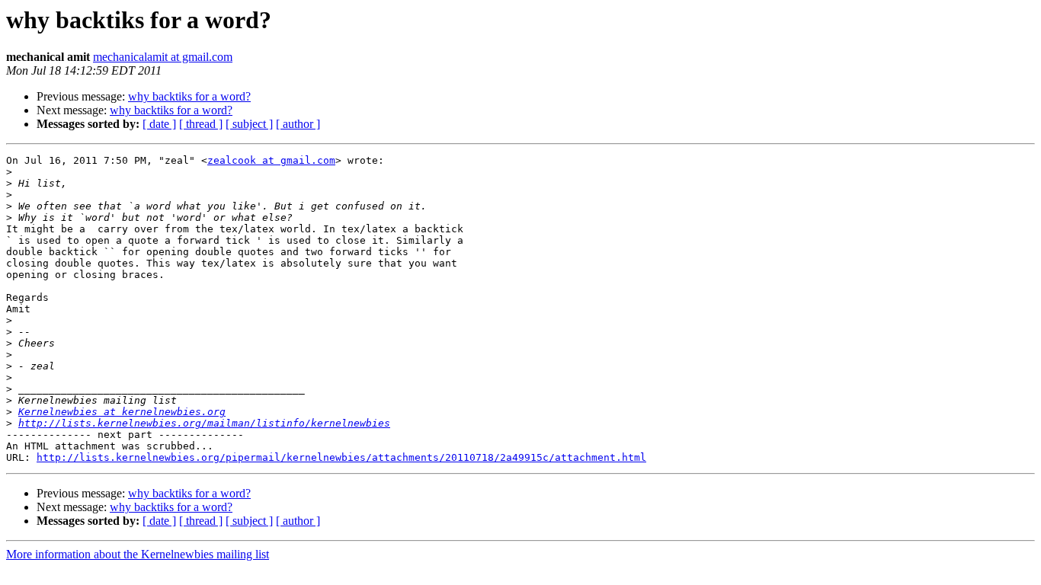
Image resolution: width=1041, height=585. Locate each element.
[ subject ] (249, 123)
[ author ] (298, 123)
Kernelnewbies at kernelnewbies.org (122, 411)
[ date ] (159, 123)
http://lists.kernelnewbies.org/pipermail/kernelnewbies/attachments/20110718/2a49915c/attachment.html (341, 457)
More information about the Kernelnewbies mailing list (137, 554)
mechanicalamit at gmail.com (162, 56)
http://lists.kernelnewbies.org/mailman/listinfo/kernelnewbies (204, 423)
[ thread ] (201, 123)
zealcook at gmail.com (271, 160)
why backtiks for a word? (189, 96)
